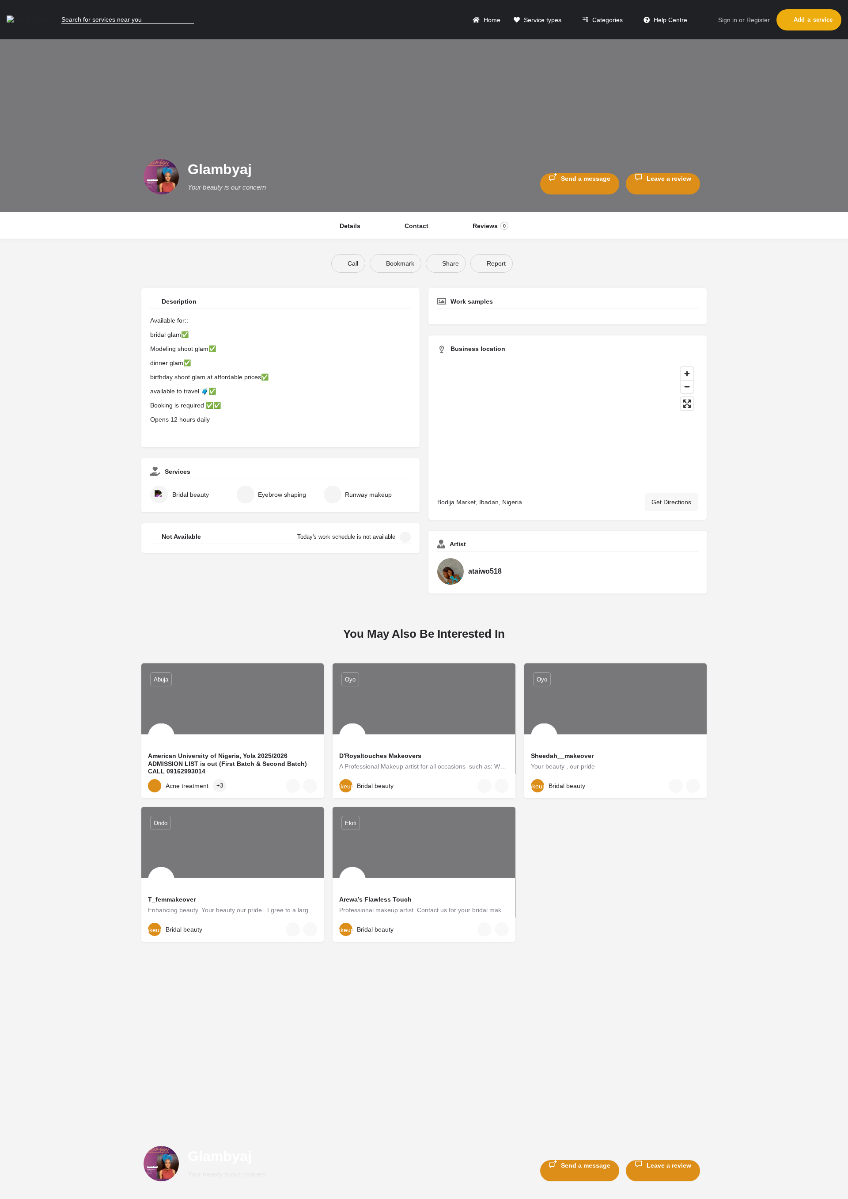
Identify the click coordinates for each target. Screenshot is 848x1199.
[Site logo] (28, 19)
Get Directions (671, 502)
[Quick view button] (293, 786)
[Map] (567, 425)
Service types (541, 19)
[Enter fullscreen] (687, 403)
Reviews (489, 225)
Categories (607, 19)
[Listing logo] (161, 176)
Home (491, 19)
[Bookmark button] (310, 786)
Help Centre (669, 19)
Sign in (727, 19)
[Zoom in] (687, 373)
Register (758, 19)
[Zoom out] (687, 386)
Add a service (813, 19)
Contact (416, 225)
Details (350, 225)
